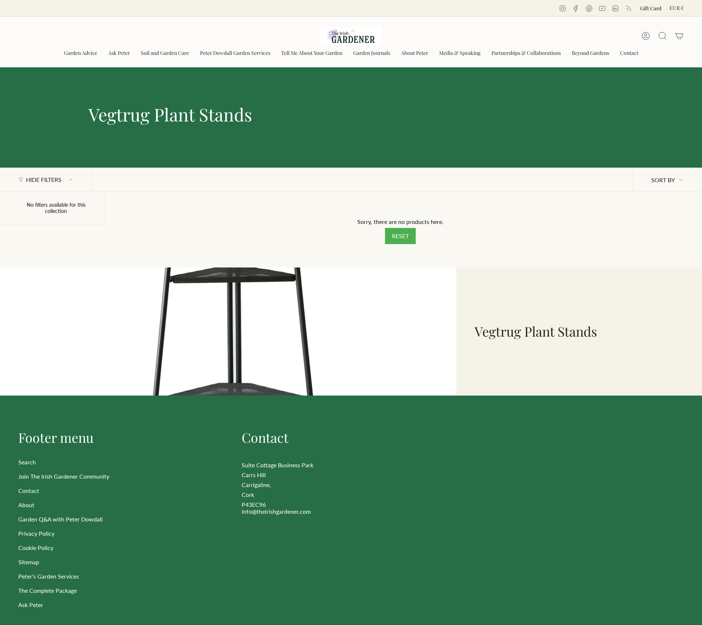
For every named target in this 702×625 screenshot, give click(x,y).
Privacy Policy (36, 533)
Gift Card (650, 8)
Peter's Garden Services (48, 576)
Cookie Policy (35, 547)
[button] (80, 53)
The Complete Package (47, 590)
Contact (28, 490)
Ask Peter (30, 604)
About (26, 504)
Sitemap (28, 561)
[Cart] (679, 36)
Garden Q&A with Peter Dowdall (60, 519)
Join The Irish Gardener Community (63, 476)
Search (27, 462)
